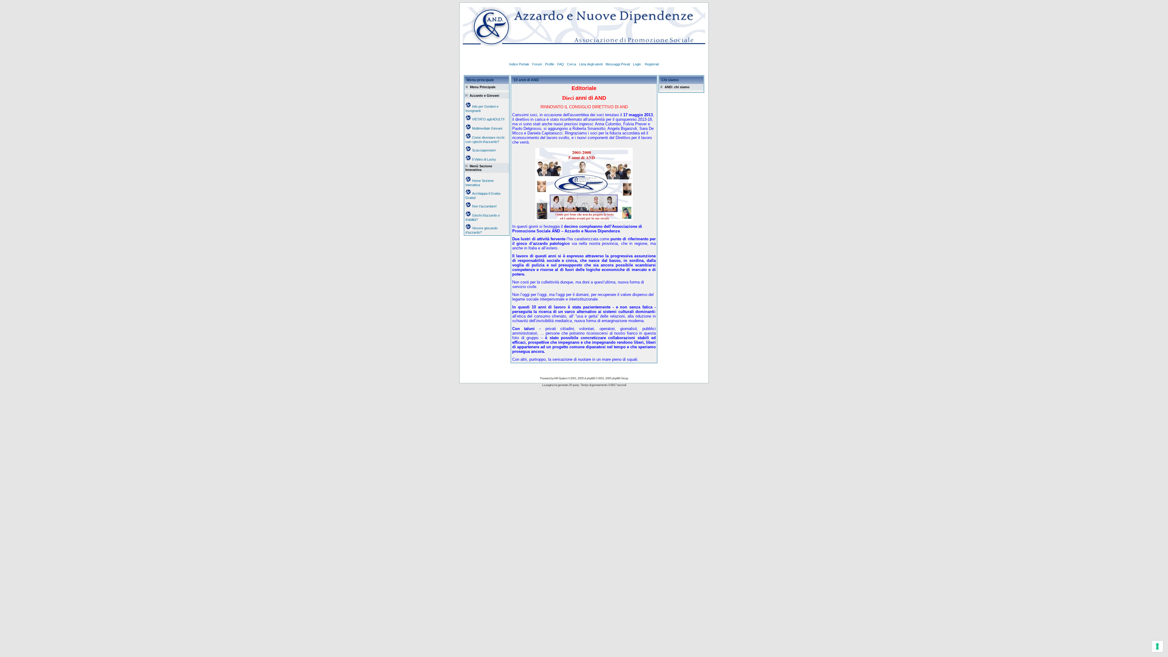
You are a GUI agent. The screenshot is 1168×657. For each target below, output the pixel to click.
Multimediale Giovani (487, 128)
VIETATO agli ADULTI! (488, 119)
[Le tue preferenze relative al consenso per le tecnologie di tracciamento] (1157, 646)
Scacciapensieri (483, 150)
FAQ (560, 64)
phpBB (591, 378)
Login (637, 64)
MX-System (560, 378)
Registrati (652, 64)
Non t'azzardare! (484, 206)
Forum (537, 64)
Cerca (571, 64)
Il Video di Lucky (484, 159)
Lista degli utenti (591, 64)
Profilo (549, 64)
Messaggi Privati (618, 64)
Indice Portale (519, 64)
